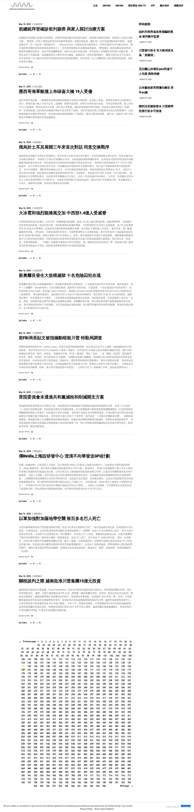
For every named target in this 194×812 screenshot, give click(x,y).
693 (91, 772)
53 (84, 648)
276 (73, 691)
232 (23, 684)
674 (85, 768)
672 (73, 768)
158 (123, 666)
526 (60, 740)
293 (66, 694)
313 (79, 698)
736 (23, 782)
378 (35, 712)
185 (66, 673)
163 (41, 669)
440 (85, 722)
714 (110, 775)
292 (60, 694)
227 (104, 680)
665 (29, 768)
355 (116, 705)
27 (64, 645)
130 (60, 662)
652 (60, 765)
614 (48, 758)
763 (91, 786)
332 (85, 701)
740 (48, 782)
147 (54, 666)
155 (104, 666)
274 (60, 691)
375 (129, 708)
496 (98, 733)
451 (41, 726)
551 (104, 743)
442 (98, 722)
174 (110, 669)
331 (79, 701)
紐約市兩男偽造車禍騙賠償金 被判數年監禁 (156, 34)
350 (85, 705)
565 (79, 747)
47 (53, 648)
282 (110, 691)
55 (94, 648)
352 (98, 705)
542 (48, 743)
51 (73, 648)
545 (66, 743)
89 (42, 655)
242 (85, 684)
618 (73, 758)
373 (116, 708)
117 (91, 659)
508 (60, 736)
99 (93, 655)
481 (116, 729)
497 (104, 733)
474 (73, 729)
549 (91, 743)
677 (104, 768)
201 (54, 676)
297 (91, 694)
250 (23, 687)
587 (104, 750)
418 (60, 719)
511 (79, 736)
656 (85, 765)
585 (91, 750)
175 (116, 669)
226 (98, 680)
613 (41, 758)
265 (116, 687)
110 (48, 659)
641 (104, 761)
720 (35, 779)
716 (123, 775)
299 (104, 694)
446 (123, 722)
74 (79, 652)
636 (73, 761)
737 (29, 782)
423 (91, 719)
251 (29, 687)
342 (35, 705)
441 (91, 722)
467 (29, 729)
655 (79, 765)
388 (98, 712)
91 (52, 655)
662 (123, 765)
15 (100, 641)
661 (116, 765)
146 (48, 666)
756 (47, 786)
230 (123, 680)
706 (60, 775)
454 (60, 726)
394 (23, 715)
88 (37, 655)
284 (123, 691)
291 (54, 694)
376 (23, 712)
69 (53, 652)
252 (35, 687)
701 (29, 775)
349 (79, 705)
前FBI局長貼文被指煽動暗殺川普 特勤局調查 (60, 337)
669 (54, 768)
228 (110, 680)
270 (35, 691)
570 (110, 747)
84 (130, 652)
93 (62, 655)
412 (23, 719)
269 (29, 691)
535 (116, 740)
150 (73, 666)
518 (123, 736)
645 (129, 761)
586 (98, 750)
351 (91, 705)
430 (23, 722)
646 (23, 765)
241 (79, 684)
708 (73, 775)
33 (95, 645)
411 (129, 715)
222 (73, 680)
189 (91, 673)
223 (79, 680)
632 (48, 761)
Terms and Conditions (104, 809)
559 (41, 747)
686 (48, 772)
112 (60, 659)
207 (91, 676)
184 (60, 673)
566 (85, 747)
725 (66, 779)
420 (73, 719)
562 (60, 747)
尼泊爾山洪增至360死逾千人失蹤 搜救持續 (156, 71)
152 (85, 666)
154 (98, 666)
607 (116, 754)
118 (98, 659)
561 (54, 747)
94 (67, 655)
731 (104, 779)
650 (48, 765)
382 (60, 712)
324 (35, 701)
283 (116, 691)
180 (35, 673)
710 (85, 775)
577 (41, 750)
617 (66, 758)
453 (54, 726)
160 (23, 669)
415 (41, 719)
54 (89, 648)
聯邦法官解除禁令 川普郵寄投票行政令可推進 (156, 109)
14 (95, 641)
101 (105, 655)
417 (54, 719)
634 (60, 761)
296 (85, 694)
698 (123, 772)
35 (105, 645)
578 (48, 750)
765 (104, 786)
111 (54, 659)
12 (85, 641)
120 (110, 659)
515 (104, 736)
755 (41, 786)
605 (104, 754)
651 (54, 765)
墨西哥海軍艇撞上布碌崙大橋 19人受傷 (55, 91)
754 (35, 786)
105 (130, 655)
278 (85, 691)
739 (41, 782)
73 (73, 652)
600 (73, 754)
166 (60, 669)
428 (123, 719)
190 (98, 673)
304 (23, 698)
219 (54, 680)
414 (35, 719)
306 (35, 698)
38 (120, 645)
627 (129, 758)
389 (104, 712)
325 (41, 701)
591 (129, 750)
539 (29, 743)
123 (129, 659)
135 (91, 662)
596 (48, 754)
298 (98, 694)
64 (27, 652)
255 (54, 687)
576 (35, 750)
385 (79, 712)
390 (110, 712)
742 (60, 782)
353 (104, 705)
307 (41, 698)
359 (29, 708)
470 (48, 729)
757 (54, 786)
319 (116, 698)
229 (116, 680)
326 (48, 701)
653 (66, 765)
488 (48, 733)
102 (111, 655)
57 (104, 648)
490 (60, 733)
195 (129, 673)
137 (104, 662)
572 (123, 747)
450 (35, 726)
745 (79, 782)
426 (110, 719)
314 (85, 698)
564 (73, 747)
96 (78, 655)
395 (29, 715)
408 (110, 715)
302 (123, 694)
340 (23, 705)
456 (73, 726)
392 (123, 712)
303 (129, 694)
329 (66, 701)
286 (23, 694)
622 (98, 758)
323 (29, 701)
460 (98, 726)
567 (91, 747)
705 (54, 775)
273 (54, 691)
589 (116, 750)
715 (116, 775)
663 (129, 765)
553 (116, 743)
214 (23, 680)
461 (104, 726)
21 (131, 641)
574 (23, 750)
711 (91, 775)
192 (110, 673)
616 (60, 758)
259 (79, 687)
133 (79, 662)
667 (41, 768)
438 (73, 722)
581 (66, 750)
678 (110, 768)
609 (129, 754)
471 (54, 729)
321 (129, 698)
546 (73, 743)
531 (91, 740)
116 (85, 659)
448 (23, 726)
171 (91, 669)
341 (29, 705)
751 (116, 782)
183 (54, 673)
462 (110, 726)
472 (60, 729)
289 (41, 694)
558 (35, 747)
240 (73, 684)
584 (85, 750)
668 (48, 768)
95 (73, 655)
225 (91, 680)
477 (91, 729)
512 (85, 736)
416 (48, 719)
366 (73, 708)
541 (41, 743)
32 (90, 645)
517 (116, 736)
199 (41, 676)
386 (85, 712)
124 (23, 662)
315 (91, 698)
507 (54, 736)
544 (60, 743)
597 (54, 754)
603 (91, 754)
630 (35, 761)
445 (116, 722)
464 (123, 726)
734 (123, 779)
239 (66, 684)
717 (129, 775)
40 (131, 645)
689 (66, 772)
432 (35, 722)
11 (79, 641)
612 (35, 758)
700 (23, 775)
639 (91, 761)
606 (110, 754)
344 (48, 705)
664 (23, 768)
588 (110, 750)
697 (116, 772)
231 (129, 680)
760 (72, 786)
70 (58, 652)
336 (110, 701)
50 (68, 648)
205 (79, 676)
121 (116, 659)
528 (73, 740)
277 (79, 691)
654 (73, 765)
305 (29, 698)
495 (91, 733)
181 (41, 673)
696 (110, 772)
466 (23, 729)
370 (98, 708)
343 (41, 705)
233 (29, 684)
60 (119, 648)
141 (129, 662)
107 (29, 659)
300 (110, 694)
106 (23, 659)
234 (35, 684)
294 (73, 694)
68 (48, 652)
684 (35, 772)
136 (98, 662)
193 (116, 673)
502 (23, 736)
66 (38, 652)
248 (123, 684)
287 (29, 694)
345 (54, 705)
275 (66, 691)
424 (98, 719)
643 (116, 761)
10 (74, 641)
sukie (24, 74)
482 (123, 729)
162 (35, 669)
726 (73, 779)
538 (23, 743)
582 (73, 750)
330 (73, 701)
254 (48, 687)
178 (23, 673)
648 (35, 765)
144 (35, 666)
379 (41, 712)
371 (104, 708)
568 (98, 747)
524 (48, 740)
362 (48, 708)
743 (66, 782)
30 (79, 645)
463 (116, 726)
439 (79, 722)
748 (98, 782)
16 (105, 641)
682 (23, 772)
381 (54, 712)
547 (79, 743)
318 (110, 698)
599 (66, 754)
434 (48, 722)
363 (54, 708)
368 (85, 708)
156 (110, 666)
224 (85, 680)
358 (23, 708)
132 (73, 662)
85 (21, 655)
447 (129, 722)
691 (79, 772)
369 (91, 708)
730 (98, 779)
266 (123, 687)
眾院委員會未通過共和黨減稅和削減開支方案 (61, 396)
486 (35, 733)
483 (129, 729)
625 (116, 758)
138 (110, 662)
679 (116, 768)
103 (117, 655)
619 (79, 758)
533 (104, 740)
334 (98, 701)
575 (29, 750)
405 (91, 715)
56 (99, 648)
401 (66, 715)
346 (60, 705)
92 (57, 655)
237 (54, 684)
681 (129, 768)
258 (73, 687)
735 (129, 779)
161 (29, 669)
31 (85, 645)
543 (54, 743)
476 (85, 729)
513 (91, 736)
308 (48, 698)
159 (129, 666)
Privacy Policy (86, 809)
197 (29, 676)
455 (66, 726)
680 (123, 768)
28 (69, 645)
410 (123, 715)
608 (123, 754)
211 (116, 676)
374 (123, 708)
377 (29, 712)
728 (85, 779)
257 (66, 687)
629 (29, 761)
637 (79, 761)
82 (119, 652)
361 (41, 708)
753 (129, 782)
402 (73, 715)
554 (123, 743)
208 (98, 676)
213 (129, 676)
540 (35, 743)
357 (129, 705)
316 (98, 698)
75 (84, 652)
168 (73, 669)
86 (27, 655)
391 (116, 712)
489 (54, 733)
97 (83, 655)
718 (23, 779)
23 (44, 645)
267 (129, 687)
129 (54, 662)
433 (41, 722)
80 (109, 652)
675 (91, 768)
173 (104, 669)
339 (129, 701)
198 (35, 676)
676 (98, 768)
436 (60, 722)
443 (104, 722)
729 (91, 779)
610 (23, 758)
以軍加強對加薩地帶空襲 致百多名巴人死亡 (60, 518)
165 (54, 669)
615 (54, 758)
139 (116, 662)
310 (60, 698)
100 (99, 655)
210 (110, 676)
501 (129, 733)
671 (66, 768)
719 (29, 779)
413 (29, 719)
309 (54, 698)
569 (104, 747)
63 (22, 652)
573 (129, 747)
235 (41, 684)
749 (104, 782)
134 (85, 662)
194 (123, 673)
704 (48, 775)
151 (79, 666)
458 (85, 726)
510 (73, 736)
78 (99, 652)
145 (41, 666)
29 (74, 645)
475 (79, 729)
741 (54, 782)
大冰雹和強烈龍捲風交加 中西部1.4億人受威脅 (62, 212)
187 (79, 673)
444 (110, 722)
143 (29, 666)
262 (98, 687)
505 (41, 736)
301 (116, 694)
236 (48, 684)
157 (116, 666)
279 (91, 691)
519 (129, 736)
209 (104, 676)
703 (41, 775)
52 (79, 648)
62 (130, 648)
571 (116, 747)
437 (66, 722)
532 (98, 740)
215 (29, 680)
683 (29, 772)
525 (54, 740)
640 (98, 761)
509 (66, 736)
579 (54, 750)
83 (125, 652)
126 (35, 662)
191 (104, 673)
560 (48, 747)
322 (23, 701)
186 (73, 673)
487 (41, 733)
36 (110, 645)
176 (123, 669)
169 (79, 669)
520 (23, 740)
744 (73, 782)
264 (110, 687)
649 (41, 765)
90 (47, 655)
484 (23, 733)
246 (110, 684)
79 (104, 652)
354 (110, 705)
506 (48, 736)
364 (60, 708)
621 (91, 758)
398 (48, 715)
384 (73, 712)
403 (79, 715)
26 (59, 645)
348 (73, 705)
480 (110, 729)
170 (85, 669)
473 (66, 729)
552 (110, 743)
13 (90, 641)
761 (79, 786)
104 (124, 655)
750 (110, 782)
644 (123, 761)
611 (29, 758)
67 (43, 652)
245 (104, 684)
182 (48, 673)
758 (60, 786)
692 (85, 772)
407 (104, 715)
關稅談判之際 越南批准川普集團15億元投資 (60, 580)
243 (91, 684)
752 (123, 782)
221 (66, 680)
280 (98, 691)
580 (60, 750)
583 (79, 750)
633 (54, 761)
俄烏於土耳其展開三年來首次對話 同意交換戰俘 (64, 147)
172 (98, 669)
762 (85, 786)
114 (73, 659)
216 (35, 680)
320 (123, 698)
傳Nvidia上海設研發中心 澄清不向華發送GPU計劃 (64, 456)
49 (63, 648)
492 (73, 733)
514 (98, 736)
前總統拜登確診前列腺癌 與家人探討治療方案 (62, 28)
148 (60, 666)
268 (23, 691)
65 (33, 652)
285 (129, 691)
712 (98, 775)
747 (91, 782)
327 (54, 701)
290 (48, 694)
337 (116, 701)
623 (104, 758)
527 (66, 740)
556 (23, 747)
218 (48, 680)
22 (38, 645)
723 (54, 779)
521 (29, 740)
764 (97, 786)
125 (29, 662)
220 (60, 680)
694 (98, 772)
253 (41, 687)
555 (129, 743)
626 (123, 758)
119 (104, 659)
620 (85, 758)
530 (85, 740)
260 (85, 687)
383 (66, 712)
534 (110, 740)
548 (85, 743)
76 (89, 652)
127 (41, 662)
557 (29, 747)
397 (41, 715)
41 (22, 648)
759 (66, 786)
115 (79, 659)
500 (123, 733)
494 (85, 733)
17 (110, 641)
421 (79, 719)
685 (41, 772)
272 (48, 691)
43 (33, 648)
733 (116, 779)
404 (85, 715)
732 (110, 779)
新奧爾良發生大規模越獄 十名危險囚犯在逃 (60, 275)
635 (66, 761)
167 (66, 669)
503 (29, 736)
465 (129, 726)
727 (79, 779)
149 (66, 666)
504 (35, 736)
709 (79, 775)
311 (66, 698)
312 (73, 698)
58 (109, 648)
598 (60, 754)
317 (104, 698)
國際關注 (38, 142)
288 (35, 694)
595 (41, 754)
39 (125, 645)
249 (129, 684)
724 (60, 779)
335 (104, 701)
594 (35, 754)
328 (60, 701)
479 (104, 729)
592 (23, 754)
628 (23, 761)
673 (79, 768)
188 (85, 673)
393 (129, 712)
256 (60, 687)
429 (129, 719)
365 (66, 708)
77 (94, 652)
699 (129, 772)
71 (63, 652)
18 (115, 641)
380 (48, 712)
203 (66, 676)
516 (110, 736)
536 (123, 740)
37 (115, 645)
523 (41, 740)
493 (79, 733)
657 (91, 765)
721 (41, 779)
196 (23, 676)
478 (98, 729)
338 (123, 701)
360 (35, 708)
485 (29, 733)
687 (54, 772)
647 (29, 765)
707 (66, 775)
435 (54, 722)
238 (60, 684)
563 (66, 747)
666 (35, 768)
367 (79, 708)
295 (79, 694)
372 (110, 708)
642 (110, 761)
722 (48, 779)
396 (35, 715)
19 (120, 641)
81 (114, 652)
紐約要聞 (38, 86)
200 (48, 676)
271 (41, 691)
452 (48, 726)
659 (104, 765)
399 (54, 715)
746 (85, 782)
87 (32, 655)
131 (66, 662)
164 (48, 669)
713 (104, 775)
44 (38, 648)
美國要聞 (38, 24)
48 (58, 648)
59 (114, 648)
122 (123, 659)
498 (110, 733)
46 (48, 648)
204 (73, 676)
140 (123, 662)
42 (27, 648)
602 (85, 754)
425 (104, 719)
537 (129, 740)
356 (123, 705)
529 (79, 740)
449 (29, 726)
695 (104, 772)
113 (66, 659)
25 (54, 645)
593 (29, 754)
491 (66, 733)
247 (116, 684)
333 (91, 701)
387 (91, 712)
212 (123, 676)
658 (98, 765)
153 (91, 666)
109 (41, 659)
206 (85, 676)
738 (35, 782)
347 (66, 705)
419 (66, 719)
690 (73, 772)
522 (35, 740)
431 (29, 722)
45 (43, 648)
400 (60, 715)
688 (60, 772)
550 (98, 743)
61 (125, 648)
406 (98, 715)
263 (104, 687)
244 (98, 684)
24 (49, 645)
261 (91, 687)
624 (110, 758)
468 (35, 729)
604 (98, 754)
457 (79, 726)
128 (48, 662)
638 (85, 761)
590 (123, 750)
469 (41, 729)
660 (110, 765)
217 (41, 680)
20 (125, 641)
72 (68, 652)
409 (116, 715)
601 (79, 754)
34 (100, 645)
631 (41, 761)
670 (60, 768)
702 (35, 775)
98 (88, 655)
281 (104, 691)
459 (91, 726)
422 (85, 719)
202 (60, 676)
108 (35, 659)
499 (116, 733)
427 (116, 719)
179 (29, 673)
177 (129, 669)
